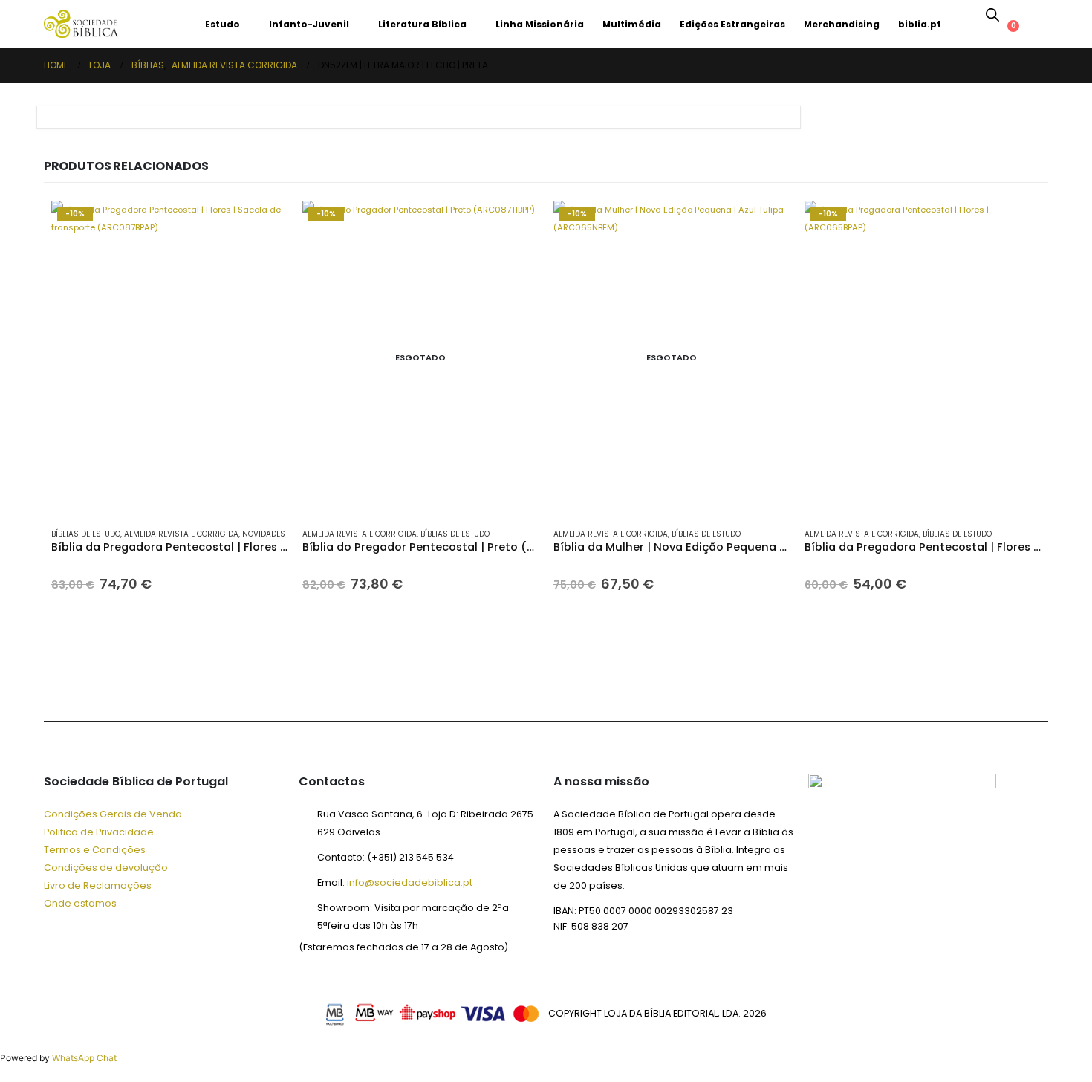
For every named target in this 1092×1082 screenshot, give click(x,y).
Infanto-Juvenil (309, 24)
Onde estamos (80, 903)
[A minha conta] (1021, 14)
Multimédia (631, 24)
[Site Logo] (81, 23)
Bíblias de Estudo (85, 534)
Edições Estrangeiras (732, 24)
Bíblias (159, 24)
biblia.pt (919, 24)
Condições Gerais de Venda (113, 814)
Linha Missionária (539, 24)
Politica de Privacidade (99, 832)
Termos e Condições (95, 849)
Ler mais (514, 225)
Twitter (96, 681)
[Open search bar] (992, 14)
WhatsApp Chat (84, 1057)
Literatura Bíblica (422, 24)
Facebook (60, 681)
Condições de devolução (106, 867)
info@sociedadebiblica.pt (409, 882)
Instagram (167, 681)
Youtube (131, 681)
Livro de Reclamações (98, 885)
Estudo (222, 24)
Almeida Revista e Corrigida (181, 534)
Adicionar (263, 225)
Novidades (263, 534)
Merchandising (842, 24)
